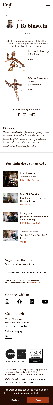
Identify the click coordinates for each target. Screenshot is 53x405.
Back (5, 15)
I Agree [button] (38, 400)
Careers (22, 383)
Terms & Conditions (36, 379)
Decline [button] (15, 400)
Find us (8, 336)
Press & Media (11, 383)
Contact (31, 383)
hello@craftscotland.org (17, 326)
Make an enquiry (13, 331)
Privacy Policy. (35, 283)
